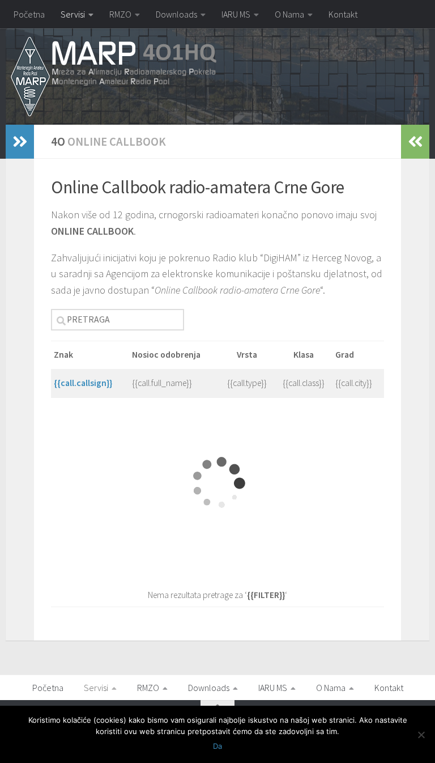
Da (217, 746)
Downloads (176, 14)
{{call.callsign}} (83, 383)
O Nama (289, 14)
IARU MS (235, 14)
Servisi (73, 14)
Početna (29, 14)
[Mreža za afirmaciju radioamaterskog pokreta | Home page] (113, 77)
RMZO (120, 14)
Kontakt (343, 14)
